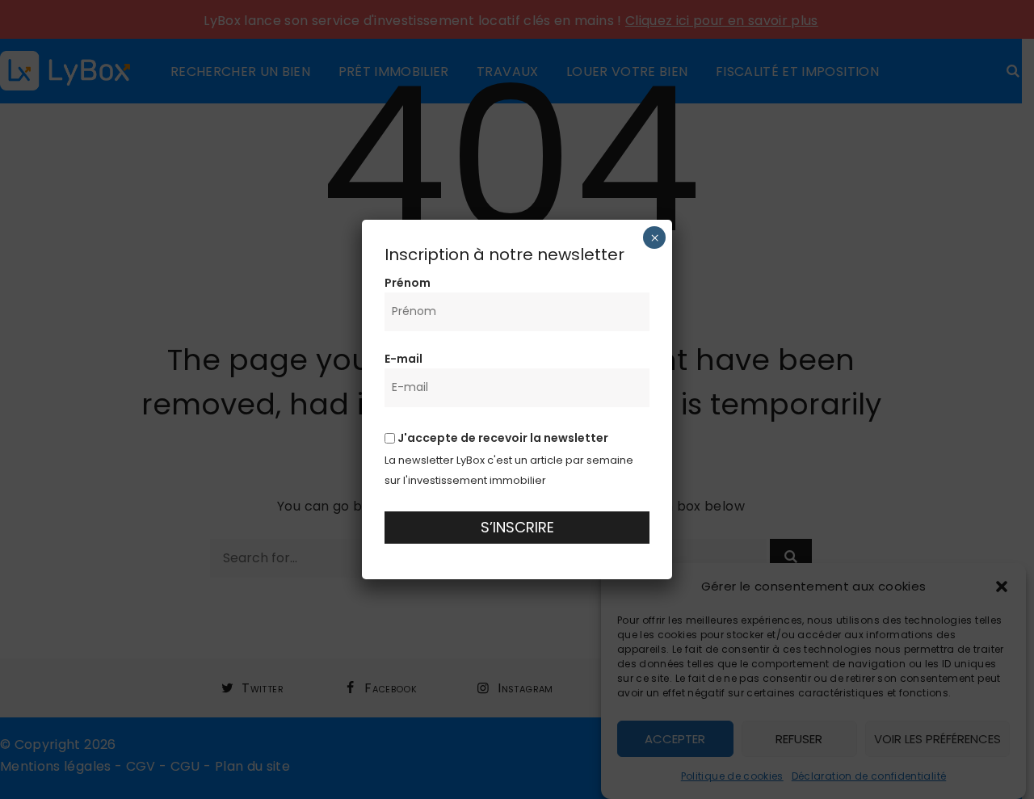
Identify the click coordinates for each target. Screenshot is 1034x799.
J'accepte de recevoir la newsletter (501, 438)
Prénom (408, 283)
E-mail (403, 359)
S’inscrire (517, 527)
